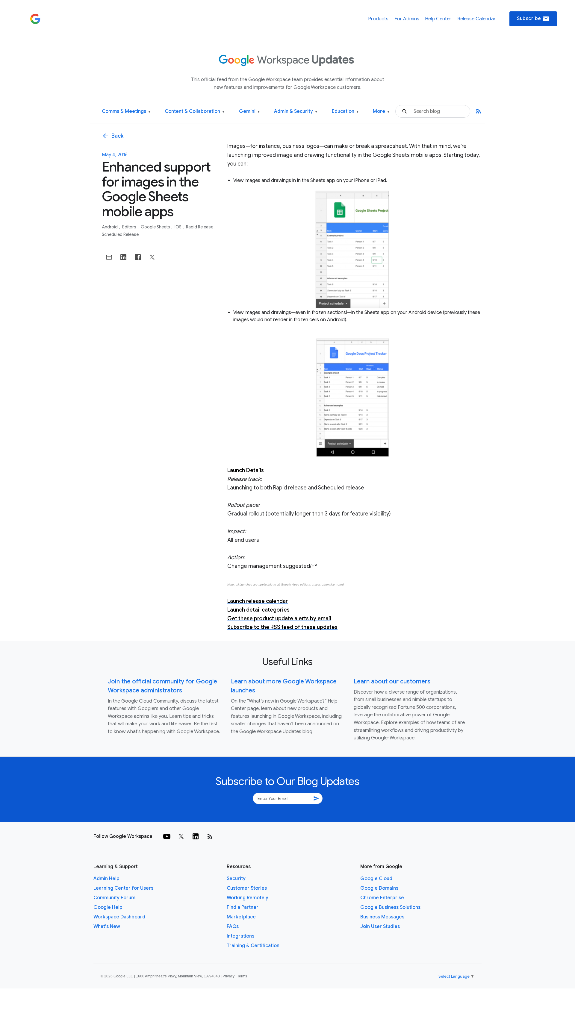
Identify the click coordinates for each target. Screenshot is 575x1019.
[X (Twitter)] (181, 836)
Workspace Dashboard (119, 917)
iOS (178, 227)
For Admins (406, 19)
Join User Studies (380, 926)
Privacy (228, 976)
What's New (106, 926)
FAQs (233, 926)
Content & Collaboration (194, 111)
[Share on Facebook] (138, 257)
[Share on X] (152, 257)
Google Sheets (156, 227)
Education (345, 111)
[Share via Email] (109, 257)
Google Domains (379, 888)
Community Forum (114, 898)
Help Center (438, 19)
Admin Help (106, 879)
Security (236, 879)
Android (110, 227)
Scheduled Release (120, 234)
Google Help (107, 907)
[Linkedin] (195, 836)
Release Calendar (476, 19)
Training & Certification (253, 946)
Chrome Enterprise (382, 898)
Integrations (240, 936)
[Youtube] (167, 836)
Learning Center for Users (123, 888)
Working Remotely (247, 898)
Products (378, 19)
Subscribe (533, 18)
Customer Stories (247, 888)
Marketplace (241, 917)
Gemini (249, 111)
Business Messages (382, 917)
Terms (242, 976)
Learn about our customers (392, 681)
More (381, 111)
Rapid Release (200, 227)
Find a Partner (242, 907)
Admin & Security (295, 111)
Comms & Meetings (126, 111)
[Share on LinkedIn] (123, 257)
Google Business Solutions (390, 907)
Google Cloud (376, 879)
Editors (129, 227)
